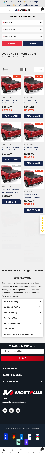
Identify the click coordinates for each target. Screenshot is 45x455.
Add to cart (11, 116)
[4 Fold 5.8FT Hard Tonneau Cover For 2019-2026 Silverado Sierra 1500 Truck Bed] (34, 85)
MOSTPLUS (6, 97)
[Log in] (35, 10)
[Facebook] (4, 410)
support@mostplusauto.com (14, 402)
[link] (12, 451)
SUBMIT (22, 358)
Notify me (11, 202)
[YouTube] (18, 410)
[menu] (2, 10)
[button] (21, 69)
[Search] (9, 10)
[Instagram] (11, 410)
